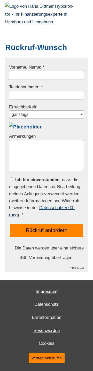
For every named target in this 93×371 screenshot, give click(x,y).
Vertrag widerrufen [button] (47, 358)
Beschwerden (47, 330)
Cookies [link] (47, 343)
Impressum (46, 291)
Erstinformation (46, 317)
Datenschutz (46, 304)
